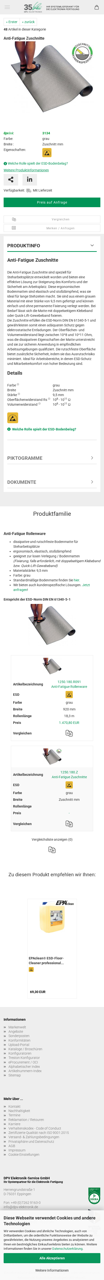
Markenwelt (17, 1027)
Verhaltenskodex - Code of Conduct (34, 1128)
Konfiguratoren (19, 1053)
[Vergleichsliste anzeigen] (52, 850)
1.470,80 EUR (69, 723)
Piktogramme (24, 458)
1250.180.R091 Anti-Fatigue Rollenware (69, 684)
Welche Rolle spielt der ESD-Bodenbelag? (38, 163)
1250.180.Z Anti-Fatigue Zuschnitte (69, 774)
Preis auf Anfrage (52, 202)
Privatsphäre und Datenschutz (31, 1141)
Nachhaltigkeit (19, 1111)
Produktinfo (23, 246)
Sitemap (14, 1075)
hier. (77, 580)
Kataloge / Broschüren (25, 1049)
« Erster (11, 22)
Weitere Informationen (52, 1270)
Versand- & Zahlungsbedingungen (33, 1137)
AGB (11, 1146)
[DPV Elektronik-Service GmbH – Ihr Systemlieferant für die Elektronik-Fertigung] (52, 7)
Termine (14, 1115)
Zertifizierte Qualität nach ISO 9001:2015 (38, 1133)
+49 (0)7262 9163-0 (26, 1203)
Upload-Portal (18, 1045)
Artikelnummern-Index (25, 1071)
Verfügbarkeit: (14, 190)
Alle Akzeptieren (52, 1258)
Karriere (14, 1124)
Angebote (15, 1031)
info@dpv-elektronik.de (21, 1207)
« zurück (28, 22)
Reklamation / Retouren (26, 1120)
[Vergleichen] (69, 733)
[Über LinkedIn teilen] (29, 180)
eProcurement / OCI (23, 1062)
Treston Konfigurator (24, 1058)
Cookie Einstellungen (23, 1154)
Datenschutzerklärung (67, 1248)
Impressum (16, 1150)
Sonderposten (19, 1036)
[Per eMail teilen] (11, 180)
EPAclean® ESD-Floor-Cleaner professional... (46, 960)
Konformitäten (19, 1040)
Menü (7, 7)
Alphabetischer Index (24, 1067)
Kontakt (14, 1106)
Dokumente (21, 482)
